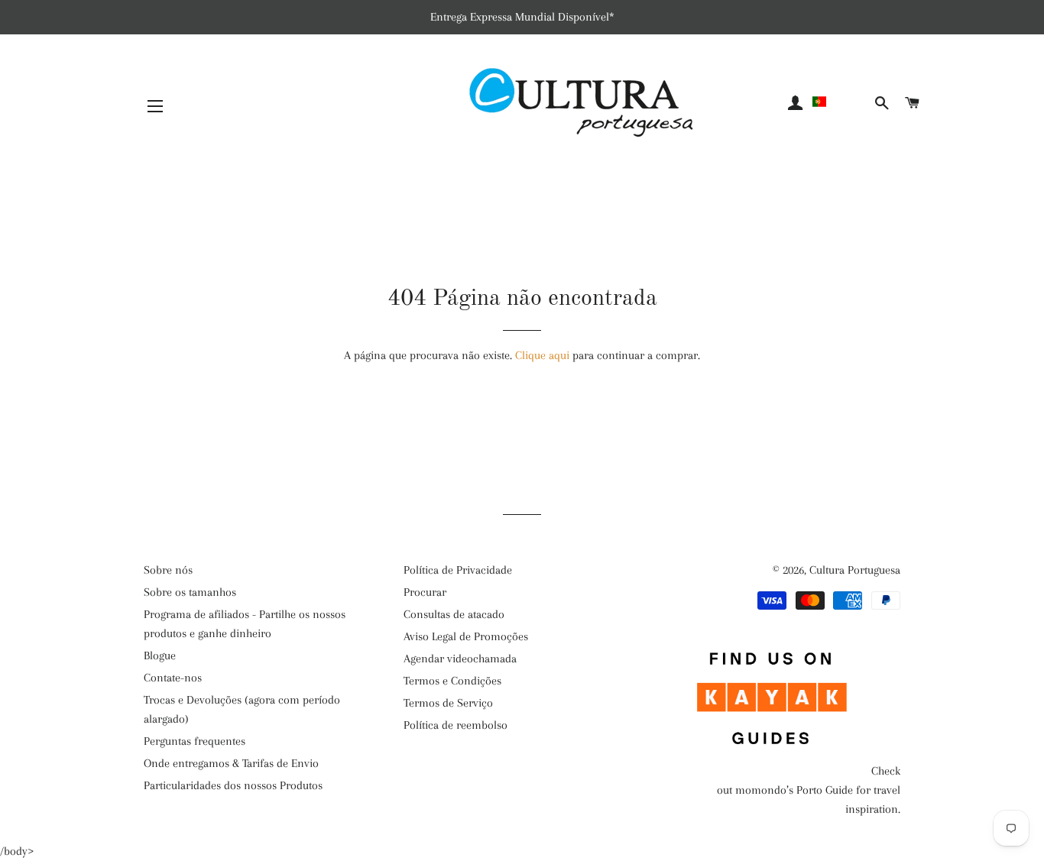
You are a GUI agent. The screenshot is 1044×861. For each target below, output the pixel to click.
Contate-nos (173, 678)
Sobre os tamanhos (190, 592)
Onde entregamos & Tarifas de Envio (231, 763)
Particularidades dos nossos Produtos (233, 785)
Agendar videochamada (460, 658)
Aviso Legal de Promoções (466, 636)
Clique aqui (542, 355)
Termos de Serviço (448, 703)
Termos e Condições (452, 681)
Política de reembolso (455, 725)
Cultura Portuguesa (854, 570)
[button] (840, 102)
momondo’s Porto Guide (794, 790)
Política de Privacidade (458, 570)
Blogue (160, 655)
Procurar (425, 592)
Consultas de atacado (454, 614)
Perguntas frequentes (194, 741)
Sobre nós (168, 570)
